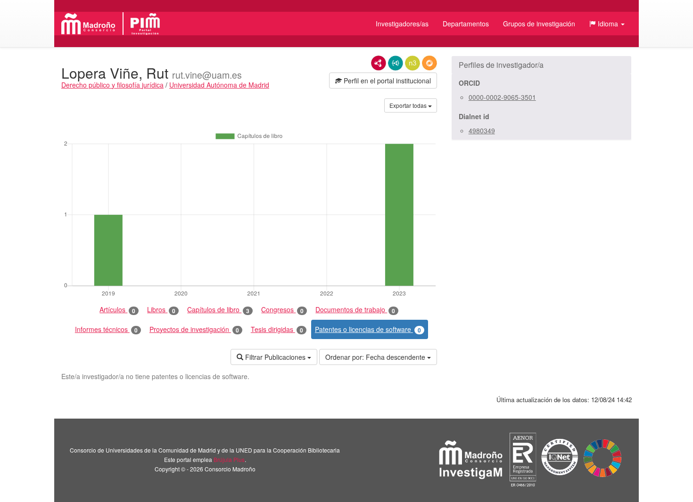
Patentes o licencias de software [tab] (368, 329)
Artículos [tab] (117, 310)
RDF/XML (378, 63)
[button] (607, 23)
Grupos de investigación (539, 23)
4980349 (482, 130)
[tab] (541, 65)
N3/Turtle (412, 63)
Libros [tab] (161, 310)
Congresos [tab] (282, 310)
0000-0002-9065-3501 (502, 97)
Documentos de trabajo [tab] (355, 310)
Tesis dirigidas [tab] (277, 329)
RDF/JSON (429, 63)
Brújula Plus (229, 459)
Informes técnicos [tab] (106, 329)
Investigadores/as (402, 23)
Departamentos (466, 23)
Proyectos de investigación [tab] (194, 329)
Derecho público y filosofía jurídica (112, 84)
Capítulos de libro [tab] (218, 310)
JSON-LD (395, 63)
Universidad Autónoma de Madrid (219, 84)
